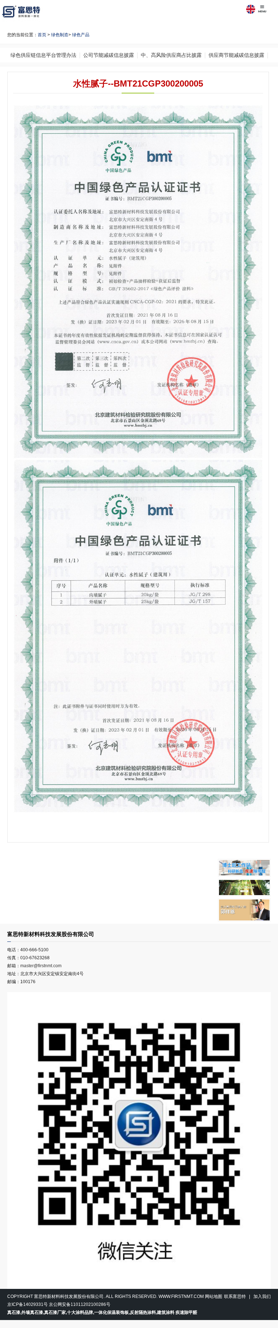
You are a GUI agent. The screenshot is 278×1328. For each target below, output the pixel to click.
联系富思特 (235, 1296)
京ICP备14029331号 (27, 1304)
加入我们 (262, 1296)
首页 (42, 34)
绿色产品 (80, 34)
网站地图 (213, 1296)
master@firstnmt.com (41, 965)
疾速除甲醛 (186, 1312)
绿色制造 (59, 34)
